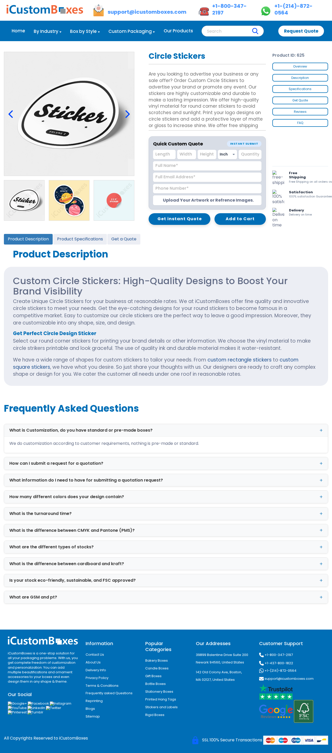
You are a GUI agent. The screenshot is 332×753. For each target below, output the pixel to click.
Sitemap (93, 716)
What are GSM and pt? (33, 597)
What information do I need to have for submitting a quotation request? (86, 480)
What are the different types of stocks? (51, 547)
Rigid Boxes (154, 714)
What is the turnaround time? (40, 513)
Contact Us (95, 654)
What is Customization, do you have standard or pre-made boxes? (81, 430)
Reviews (300, 111)
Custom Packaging (130, 31)
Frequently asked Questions (109, 693)
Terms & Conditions (102, 685)
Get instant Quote (179, 219)
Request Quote (301, 31)
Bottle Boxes (155, 683)
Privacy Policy (97, 677)
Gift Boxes (153, 676)
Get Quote (300, 100)
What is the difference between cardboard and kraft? (66, 564)
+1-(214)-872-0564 (280, 670)
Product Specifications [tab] (80, 239)
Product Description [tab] (28, 239)
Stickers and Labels (161, 707)
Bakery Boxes (156, 660)
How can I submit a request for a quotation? (56, 463)
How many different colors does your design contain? (66, 497)
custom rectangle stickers (240, 359)
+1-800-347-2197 (278, 654)
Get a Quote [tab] (123, 239)
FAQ (300, 123)
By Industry (46, 31)
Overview (300, 66)
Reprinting (94, 700)
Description (300, 78)
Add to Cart (240, 219)
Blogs (90, 708)
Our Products (178, 31)
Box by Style (83, 31)
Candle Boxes (157, 668)
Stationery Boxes (159, 691)
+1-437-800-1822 (278, 663)
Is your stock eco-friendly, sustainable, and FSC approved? (72, 580)
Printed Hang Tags (160, 699)
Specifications (300, 89)
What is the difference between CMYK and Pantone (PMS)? (72, 530)
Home (18, 31)
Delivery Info (96, 670)
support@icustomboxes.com (289, 678)
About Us (93, 662)
